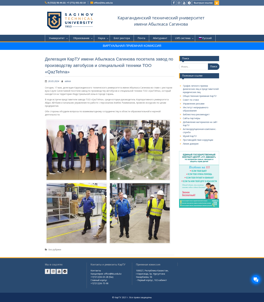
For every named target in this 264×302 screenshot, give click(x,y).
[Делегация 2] (139, 150)
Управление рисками (193, 103)
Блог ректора (122, 38)
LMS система (182, 38)
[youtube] (184, 3)
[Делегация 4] (139, 213)
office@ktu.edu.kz (103, 3)
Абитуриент (160, 38)
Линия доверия (190, 143)
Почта (141, 38)
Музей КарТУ (190, 136)
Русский (207, 38)
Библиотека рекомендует (196, 114)
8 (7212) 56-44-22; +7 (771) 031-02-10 (67, 3)
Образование (81, 38)
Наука (101, 38)
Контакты (96, 270)
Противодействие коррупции (198, 139)
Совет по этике (191, 99)
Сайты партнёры (191, 118)
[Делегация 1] (76, 150)
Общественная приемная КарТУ (199, 96)
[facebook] (174, 3)
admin (68, 81)
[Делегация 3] (76, 213)
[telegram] (189, 3)
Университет (57, 38)
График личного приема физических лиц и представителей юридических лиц (201, 89)
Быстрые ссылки (203, 3)
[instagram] (179, 3)
